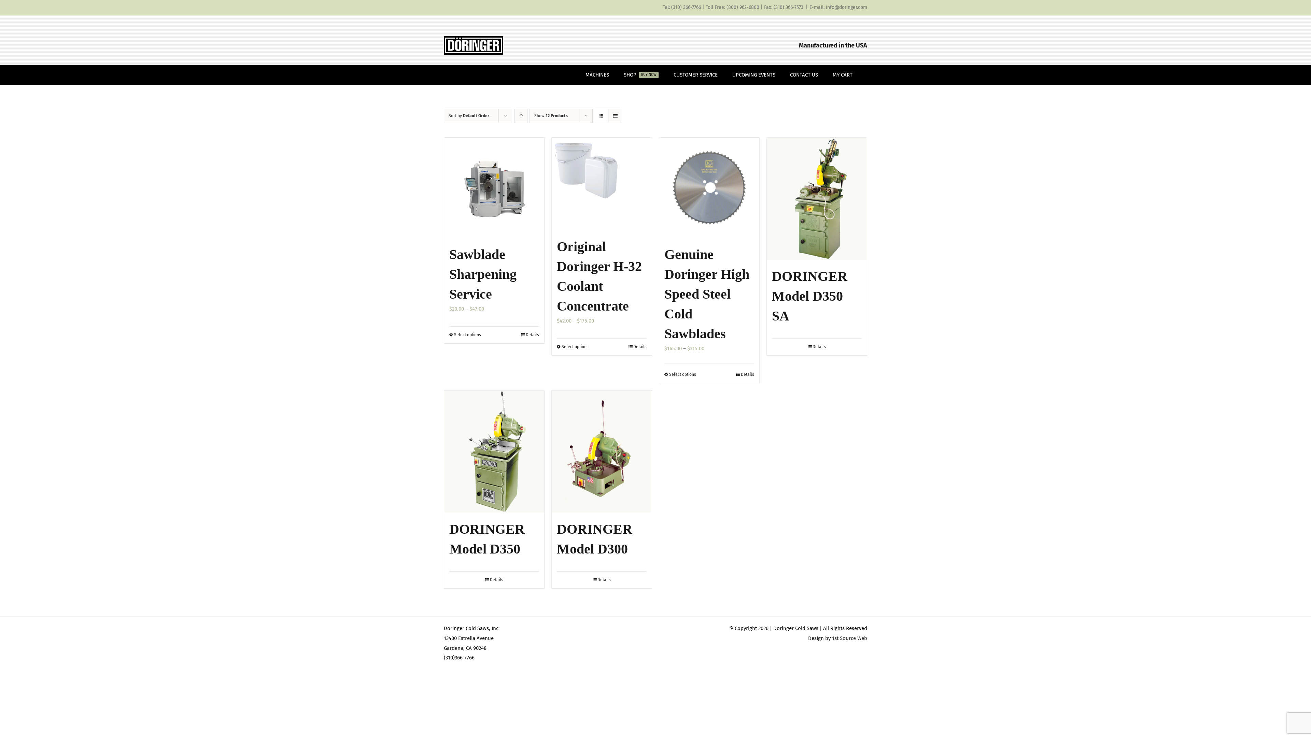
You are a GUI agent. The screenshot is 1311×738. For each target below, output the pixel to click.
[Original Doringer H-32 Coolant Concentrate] (602, 184)
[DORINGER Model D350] (494, 451)
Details (532, 334)
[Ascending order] (520, 116)
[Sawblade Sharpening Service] (494, 188)
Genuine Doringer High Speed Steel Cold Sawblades (706, 294)
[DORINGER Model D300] (602, 451)
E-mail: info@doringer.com (838, 7)
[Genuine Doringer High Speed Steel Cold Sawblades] (709, 188)
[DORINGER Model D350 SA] (817, 199)
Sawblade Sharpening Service (483, 274)
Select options (467, 334)
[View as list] (615, 116)
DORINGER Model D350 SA (809, 296)
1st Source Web (849, 638)
